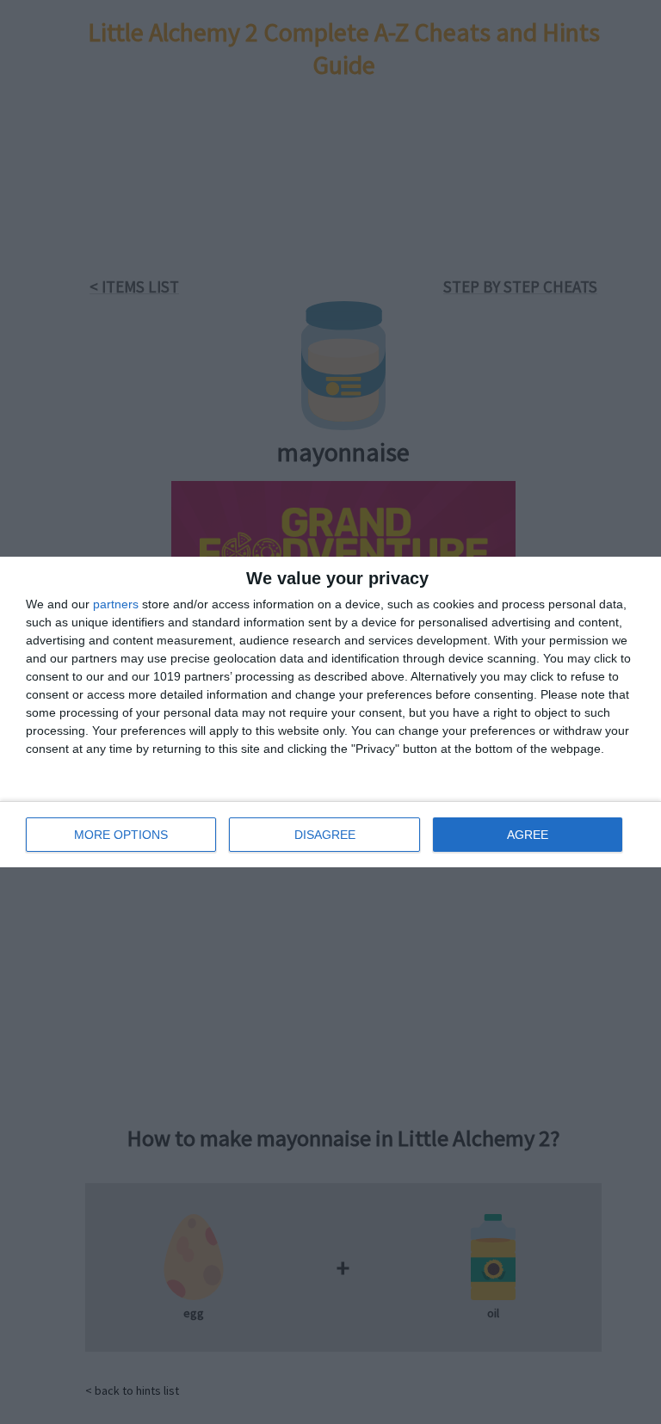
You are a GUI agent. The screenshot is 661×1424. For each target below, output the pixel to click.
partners (116, 604)
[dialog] (330, 712)
